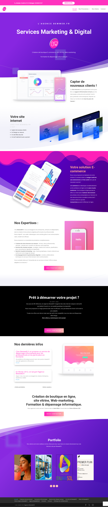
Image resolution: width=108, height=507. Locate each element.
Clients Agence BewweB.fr (20, 501)
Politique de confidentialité (61, 501)
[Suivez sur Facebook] (51, 486)
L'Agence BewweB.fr (29, 505)
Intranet (44, 501)
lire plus (17, 362)
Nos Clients (95, 9)
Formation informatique (40, 499)
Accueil (75, 9)
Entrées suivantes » (47, 387)
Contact (103, 9)
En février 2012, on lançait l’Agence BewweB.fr (30, 373)
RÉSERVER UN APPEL (69, 3)
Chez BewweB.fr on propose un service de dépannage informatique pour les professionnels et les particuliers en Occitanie (33, 354)
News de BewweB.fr (84, 499)
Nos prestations (54, 268)
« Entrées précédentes (19, 387)
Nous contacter (54, 330)
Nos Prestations (84, 9)
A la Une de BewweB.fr (71, 499)
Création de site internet (26, 499)
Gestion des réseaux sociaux (56, 499)
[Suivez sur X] (54, 486)
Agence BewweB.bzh (34, 501)
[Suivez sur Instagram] (57, 486)
